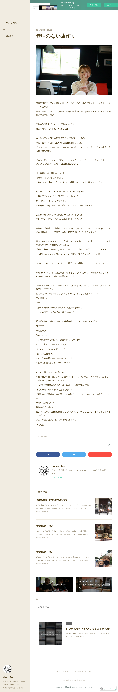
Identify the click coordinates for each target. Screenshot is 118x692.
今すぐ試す (94, 5)
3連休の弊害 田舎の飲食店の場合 (51, 499)
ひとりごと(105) (41, 437)
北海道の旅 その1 (44, 551)
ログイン (111, 5)
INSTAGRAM (10, 36)
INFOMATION (11, 23)
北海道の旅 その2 (44, 525)
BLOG (6, 30)
